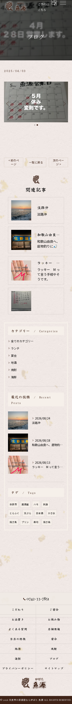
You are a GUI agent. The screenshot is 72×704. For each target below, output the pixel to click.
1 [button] (34, 125)
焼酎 (14, 370)
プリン (25, 522)
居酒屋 (25, 504)
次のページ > (58, 162)
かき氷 (51, 513)
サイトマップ (54, 668)
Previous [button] (8, 104)
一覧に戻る (36, 162)
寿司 (36, 522)
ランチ (15, 348)
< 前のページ (13, 162)
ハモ (36, 504)
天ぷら (27, 513)
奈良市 (13, 504)
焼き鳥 (46, 522)
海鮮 (14, 377)
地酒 (14, 363)
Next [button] (64, 104)
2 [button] (37, 125)
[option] (36, 102)
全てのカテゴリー (22, 341)
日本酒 (39, 513)
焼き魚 (13, 522)
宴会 (14, 356)
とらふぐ (14, 513)
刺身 (45, 504)
